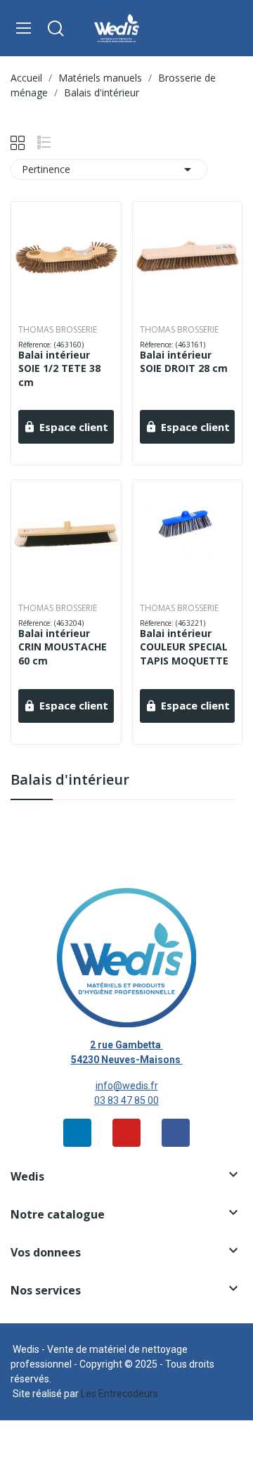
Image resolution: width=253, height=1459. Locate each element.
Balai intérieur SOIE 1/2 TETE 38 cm (59, 368)
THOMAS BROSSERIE (57, 330)
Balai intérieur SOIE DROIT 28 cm (184, 361)
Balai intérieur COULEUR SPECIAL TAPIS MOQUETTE (184, 646)
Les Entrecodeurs (119, 1393)
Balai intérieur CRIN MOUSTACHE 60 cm (62, 646)
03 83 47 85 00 (126, 1100)
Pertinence (109, 169)
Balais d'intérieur (70, 781)
